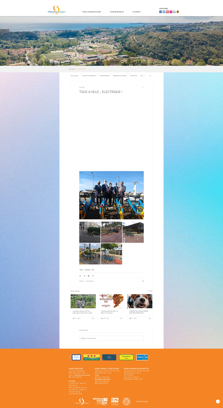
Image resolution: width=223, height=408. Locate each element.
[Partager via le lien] (93, 276)
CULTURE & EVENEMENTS (89, 76)
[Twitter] (164, 12)
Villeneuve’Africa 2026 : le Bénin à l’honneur (109, 312)
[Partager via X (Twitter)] (84, 276)
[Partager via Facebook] (80, 276)
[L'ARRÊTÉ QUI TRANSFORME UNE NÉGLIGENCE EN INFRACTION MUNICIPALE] (139, 301)
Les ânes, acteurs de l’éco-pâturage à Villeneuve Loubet (82, 312)
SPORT (81, 270)
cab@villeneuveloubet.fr (82, 375)
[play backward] (70, 357)
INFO (93, 270)
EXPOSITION (133, 76)
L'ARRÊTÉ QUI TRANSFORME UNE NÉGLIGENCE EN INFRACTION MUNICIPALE (138, 312)
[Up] (218, 401)
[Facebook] (160, 12)
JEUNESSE (87, 270)
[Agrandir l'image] (89, 232)
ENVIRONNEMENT (105, 76)
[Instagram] (171, 12)
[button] (91, 12)
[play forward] (149, 357)
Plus (142, 76)
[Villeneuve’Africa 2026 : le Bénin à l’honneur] (111, 301)
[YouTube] (167, 12)
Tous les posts (74, 76)
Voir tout (150, 291)
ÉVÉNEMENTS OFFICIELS (120, 76)
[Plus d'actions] (143, 87)
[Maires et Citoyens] (174, 12)
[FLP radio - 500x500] (177, 12)
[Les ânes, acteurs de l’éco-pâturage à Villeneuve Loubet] (83, 301)
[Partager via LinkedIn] (88, 276)
